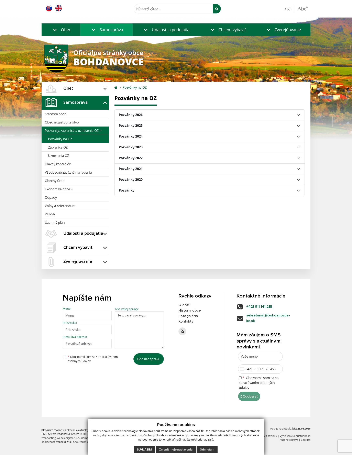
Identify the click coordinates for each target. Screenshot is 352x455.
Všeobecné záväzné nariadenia (68, 172)
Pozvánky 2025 (131, 125)
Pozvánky (126, 190)
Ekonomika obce (58, 189)
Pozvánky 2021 (131, 168)
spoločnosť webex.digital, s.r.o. (60, 442)
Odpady (51, 197)
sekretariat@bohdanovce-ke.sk (268, 318)
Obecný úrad (55, 180)
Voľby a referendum (60, 206)
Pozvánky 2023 (131, 147)
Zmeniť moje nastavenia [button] (175, 449)
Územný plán (55, 222)
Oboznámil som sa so (93, 359)
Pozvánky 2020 (131, 179)
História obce (189, 310)
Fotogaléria (188, 316)
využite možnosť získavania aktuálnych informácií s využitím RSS (83, 430)
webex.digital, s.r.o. (68, 438)
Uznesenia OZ (58, 155)
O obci (183, 305)
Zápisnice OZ (58, 147)
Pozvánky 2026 (131, 114)
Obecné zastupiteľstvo (62, 122)
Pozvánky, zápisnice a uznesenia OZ (72, 130)
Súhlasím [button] (144, 449)
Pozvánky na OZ (60, 139)
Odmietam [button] (207, 449)
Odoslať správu (148, 359)
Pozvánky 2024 (131, 136)
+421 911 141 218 (259, 306)
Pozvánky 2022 (131, 158)
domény (86, 438)
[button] (61, 29)
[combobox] (247, 369)
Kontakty (185, 321)
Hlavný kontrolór (58, 164)
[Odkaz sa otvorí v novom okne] (182, 331)
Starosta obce (55, 114)
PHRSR (50, 214)
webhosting (49, 438)
